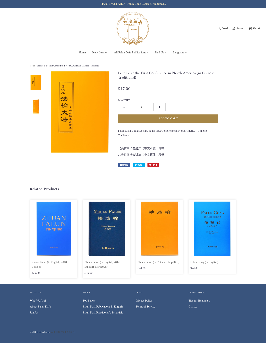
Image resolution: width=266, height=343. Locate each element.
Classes (193, 306)
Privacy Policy (144, 300)
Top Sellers (89, 300)
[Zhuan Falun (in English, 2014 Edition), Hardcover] (106, 228)
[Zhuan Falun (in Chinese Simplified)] (159, 228)
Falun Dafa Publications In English (103, 306)
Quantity (124, 100)
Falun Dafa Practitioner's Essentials (103, 312)
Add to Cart (168, 118)
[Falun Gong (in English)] (212, 228)
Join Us (34, 312)
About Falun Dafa (40, 306)
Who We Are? (38, 300)
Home (82, 52)
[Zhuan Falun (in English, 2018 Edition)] (54, 228)
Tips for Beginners (199, 300)
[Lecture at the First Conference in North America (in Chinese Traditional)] (36, 82)
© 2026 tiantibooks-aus (40, 332)
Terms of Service (145, 306)
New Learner (99, 52)
